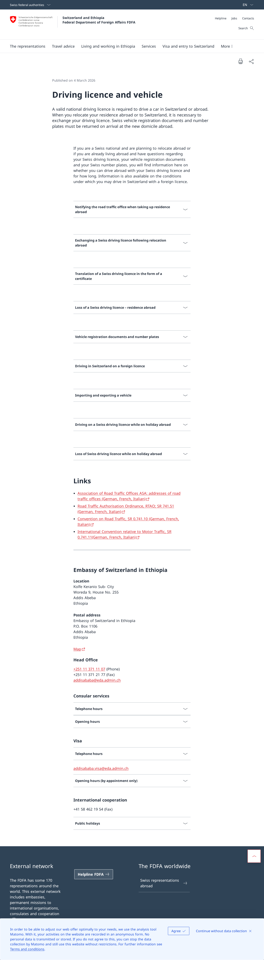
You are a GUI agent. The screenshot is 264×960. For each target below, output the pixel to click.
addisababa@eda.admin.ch (97, 680)
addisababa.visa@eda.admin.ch (100, 768)
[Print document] (240, 61)
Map (77, 649)
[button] (28, 46)
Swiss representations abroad (159, 883)
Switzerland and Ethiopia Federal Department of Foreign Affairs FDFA (98, 20)
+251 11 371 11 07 (89, 669)
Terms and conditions (27, 949)
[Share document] (251, 61)
